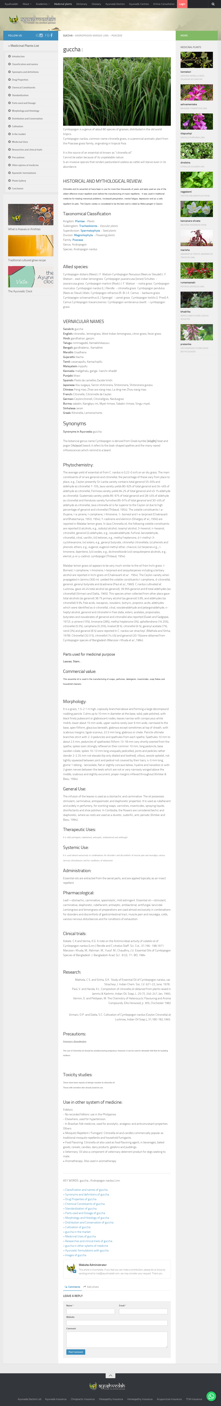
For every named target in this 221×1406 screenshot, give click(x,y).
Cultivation (17, 126)
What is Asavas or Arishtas (24, 229)
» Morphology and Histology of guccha (86, 1218)
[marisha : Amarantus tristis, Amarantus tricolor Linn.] (197, 238)
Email (122, 1305)
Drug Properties (20, 79)
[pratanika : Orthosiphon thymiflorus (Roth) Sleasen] (197, 332)
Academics (41, 4)
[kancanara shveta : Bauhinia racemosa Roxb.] (197, 209)
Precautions (18, 157)
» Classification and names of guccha (85, 1190)
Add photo (93, 1286)
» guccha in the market (77, 1232)
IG (37, 35)
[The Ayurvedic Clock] (30, 276)
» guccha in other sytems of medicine (85, 1246)
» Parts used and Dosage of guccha (84, 1213)
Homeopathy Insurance (140, 1399)
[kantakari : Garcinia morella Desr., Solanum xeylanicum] (197, 60)
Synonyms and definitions (25, 72)
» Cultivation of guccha (76, 1227)
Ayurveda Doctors (115, 4)
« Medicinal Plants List (23, 46)
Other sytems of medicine (25, 165)
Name (70, 1305)
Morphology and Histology (25, 110)
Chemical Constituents (23, 87)
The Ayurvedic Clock (20, 291)
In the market (19, 134)
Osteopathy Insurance (111, 1399)
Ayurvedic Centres (139, 4)
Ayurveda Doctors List (29, 1399)
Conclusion (17, 188)
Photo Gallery (19, 180)
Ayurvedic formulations (24, 173)
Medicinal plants (63, 4)
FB (47, 35)
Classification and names (25, 64)
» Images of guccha (74, 1255)
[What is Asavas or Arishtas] (30, 214)
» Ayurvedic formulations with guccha (86, 1250)
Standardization (20, 95)
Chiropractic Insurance (83, 1399)
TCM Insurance (194, 1399)
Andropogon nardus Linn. (92, 35)
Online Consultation (164, 4)
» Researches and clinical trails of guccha (87, 1241)
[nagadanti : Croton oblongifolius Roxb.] (197, 180)
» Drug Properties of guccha (79, 1199)
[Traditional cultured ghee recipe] (30, 245)
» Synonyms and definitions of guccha (86, 1194)
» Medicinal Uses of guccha (79, 1236)
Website (70, 1317)
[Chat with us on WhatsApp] (211, 1396)
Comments (74, 1286)
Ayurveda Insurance (55, 1399)
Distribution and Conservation (27, 118)
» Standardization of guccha (80, 1208)
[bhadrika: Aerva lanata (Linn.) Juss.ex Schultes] (197, 300)
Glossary (96, 4)
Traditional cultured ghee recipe (27, 260)
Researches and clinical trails (27, 149)
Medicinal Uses (20, 141)
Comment (71, 1328)
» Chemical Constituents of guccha (84, 1204)
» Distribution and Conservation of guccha (88, 1222)
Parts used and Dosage (24, 103)
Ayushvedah (11, 4)
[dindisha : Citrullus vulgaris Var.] (197, 151)
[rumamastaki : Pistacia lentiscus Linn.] (197, 270)
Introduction (18, 56)
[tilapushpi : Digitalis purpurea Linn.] (197, 121)
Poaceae (116, 35)
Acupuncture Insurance (169, 1399)
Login (182, 4)
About (26, 4)
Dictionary (81, 4)
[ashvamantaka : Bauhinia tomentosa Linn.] (197, 92)
